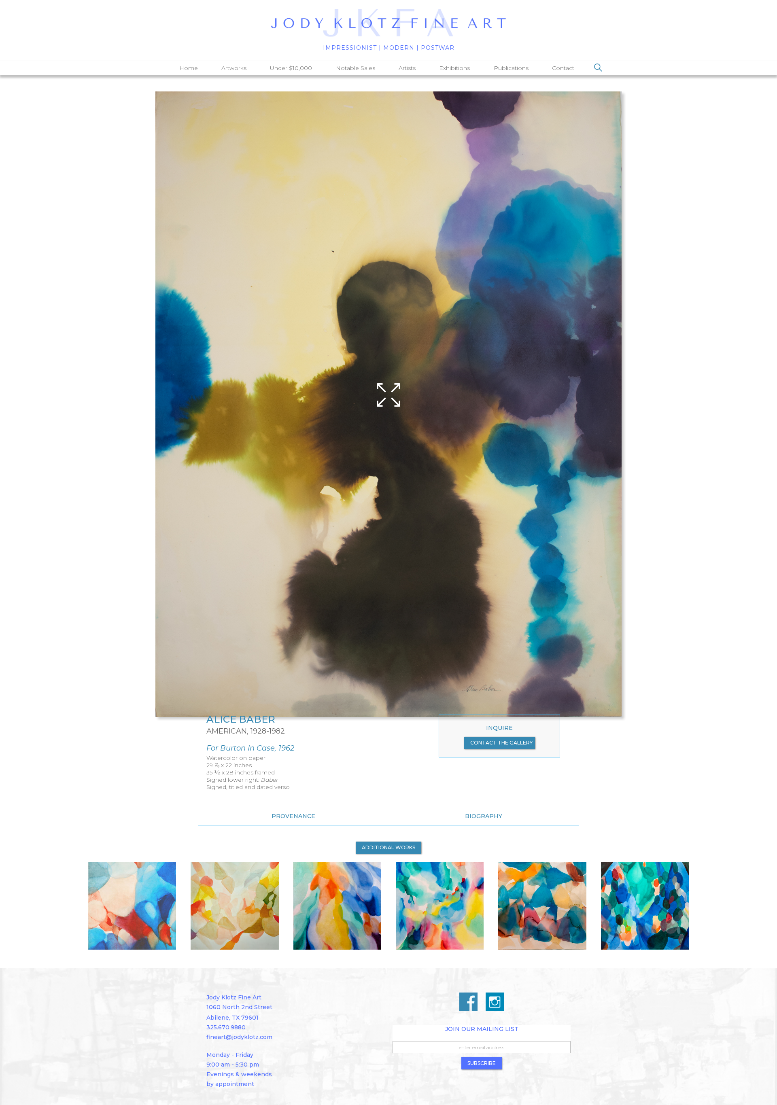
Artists (407, 68)
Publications (511, 68)
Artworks (233, 68)
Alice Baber (240, 719)
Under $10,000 (291, 68)
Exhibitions (454, 68)
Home (188, 68)
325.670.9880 (226, 1027)
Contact (563, 68)
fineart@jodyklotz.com (239, 1037)
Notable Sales (355, 68)
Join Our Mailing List (481, 1029)
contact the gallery (501, 743)
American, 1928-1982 (245, 731)
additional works (388, 847)
